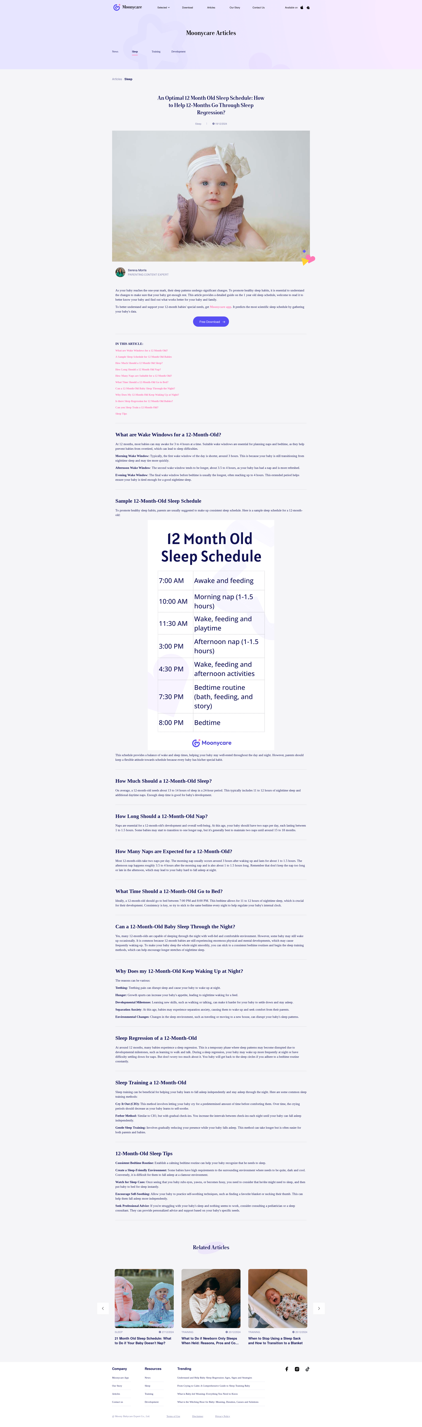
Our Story (235, 7)
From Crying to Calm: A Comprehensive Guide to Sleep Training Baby (213, 1385)
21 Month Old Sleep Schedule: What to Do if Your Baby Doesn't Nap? (143, 1340)
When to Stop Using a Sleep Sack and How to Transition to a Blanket (275, 1340)
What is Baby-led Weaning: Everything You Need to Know (207, 1394)
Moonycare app (220, 307)
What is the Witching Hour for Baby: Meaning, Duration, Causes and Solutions (217, 1402)
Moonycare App (120, 1377)
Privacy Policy (222, 1416)
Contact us (117, 1402)
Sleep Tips (121, 413)
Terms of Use (173, 1416)
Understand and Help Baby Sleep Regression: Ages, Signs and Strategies (214, 1377)
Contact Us (259, 7)
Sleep (147, 1385)
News (148, 1377)
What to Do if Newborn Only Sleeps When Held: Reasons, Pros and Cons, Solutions (210, 1340)
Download (187, 7)
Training (149, 1394)
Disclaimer (197, 1416)
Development (152, 1402)
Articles (211, 7)
